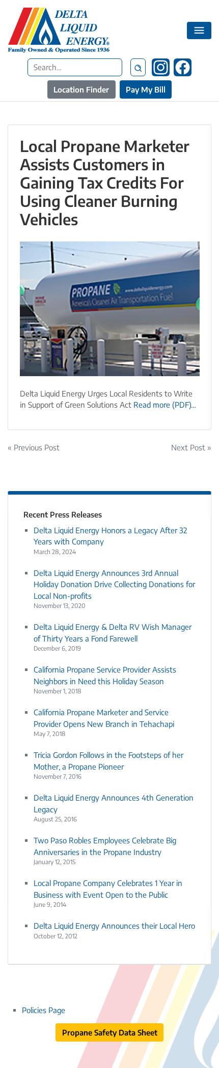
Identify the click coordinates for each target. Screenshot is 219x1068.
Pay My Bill (146, 89)
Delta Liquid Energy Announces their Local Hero (114, 925)
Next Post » (191, 447)
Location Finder (81, 89)
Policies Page (43, 1010)
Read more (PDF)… (164, 404)
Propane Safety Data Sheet (109, 1032)
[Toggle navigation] (199, 30)
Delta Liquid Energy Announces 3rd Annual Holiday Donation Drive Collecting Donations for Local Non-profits (114, 584)
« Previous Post (34, 447)
